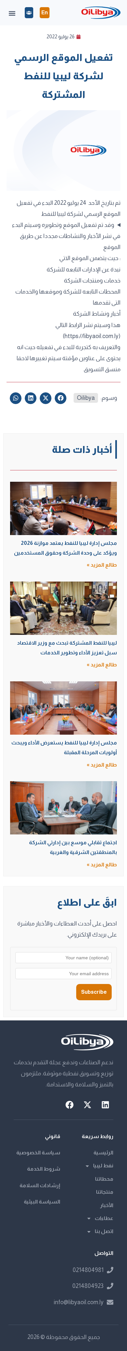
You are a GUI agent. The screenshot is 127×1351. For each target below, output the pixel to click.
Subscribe (94, 992)
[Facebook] (69, 1105)
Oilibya (86, 398)
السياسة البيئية (42, 1201)
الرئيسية (103, 1152)
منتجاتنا (104, 1192)
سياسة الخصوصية (38, 1152)
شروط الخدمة (43, 1169)
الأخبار (106, 1205)
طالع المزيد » (102, 565)
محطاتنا (104, 1179)
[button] (12, 13)
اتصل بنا (104, 1231)
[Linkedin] (105, 1105)
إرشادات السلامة (40, 1185)
